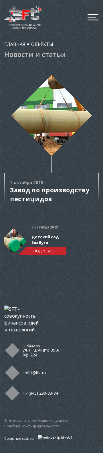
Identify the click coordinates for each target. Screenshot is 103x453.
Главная (14, 44)
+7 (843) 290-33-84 (40, 393)
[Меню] (93, 17)
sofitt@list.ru (34, 372)
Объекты (42, 44)
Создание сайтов (19, 438)
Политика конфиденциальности (31, 426)
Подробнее (44, 251)
